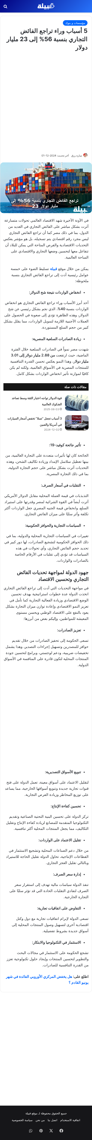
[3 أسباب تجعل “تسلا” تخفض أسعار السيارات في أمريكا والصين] (77, 423)
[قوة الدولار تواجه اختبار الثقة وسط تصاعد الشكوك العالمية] (77, 403)
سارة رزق (76, 155)
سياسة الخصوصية (22, 1120)
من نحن (40, 1120)
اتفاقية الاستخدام (70, 1120)
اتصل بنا (52, 1120)
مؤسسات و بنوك (75, 23)
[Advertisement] (46, 101)
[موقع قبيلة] (46, 6)
